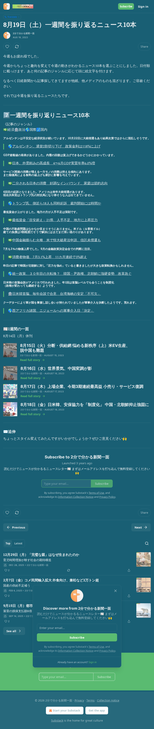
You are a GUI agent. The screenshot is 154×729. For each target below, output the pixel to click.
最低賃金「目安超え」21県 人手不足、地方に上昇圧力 (55, 220)
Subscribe (126, 6)
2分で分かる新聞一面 (23, 33)
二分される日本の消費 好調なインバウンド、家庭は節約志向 (60, 183)
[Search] (147, 543)
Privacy (79, 700)
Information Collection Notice (75, 650)
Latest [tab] (18, 543)
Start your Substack (66, 710)
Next (138, 527)
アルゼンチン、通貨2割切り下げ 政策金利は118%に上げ (56, 146)
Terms (90, 700)
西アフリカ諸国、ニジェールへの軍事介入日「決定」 (53, 310)
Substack (57, 720)
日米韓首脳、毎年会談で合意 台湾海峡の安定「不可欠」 (56, 294)
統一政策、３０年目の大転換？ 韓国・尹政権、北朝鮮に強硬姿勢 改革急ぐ (72, 273)
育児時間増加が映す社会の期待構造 (27, 560)
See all (11, 631)
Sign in (143, 6)
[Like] (7, 47)
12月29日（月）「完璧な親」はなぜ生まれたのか (41, 554)
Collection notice (108, 700)
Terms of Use (96, 646)
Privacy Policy (107, 650)
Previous (18, 527)
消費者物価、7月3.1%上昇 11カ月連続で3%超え (49, 257)
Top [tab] (8, 543)
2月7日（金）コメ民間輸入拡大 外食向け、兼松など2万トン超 (51, 580)
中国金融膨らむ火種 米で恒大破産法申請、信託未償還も (56, 240)
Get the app (97, 710)
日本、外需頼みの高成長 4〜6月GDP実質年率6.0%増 (53, 163)
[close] (115, 591)
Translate (12, 16)
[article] (77, 562)
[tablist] (14, 543)
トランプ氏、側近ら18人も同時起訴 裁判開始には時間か (56, 203)
